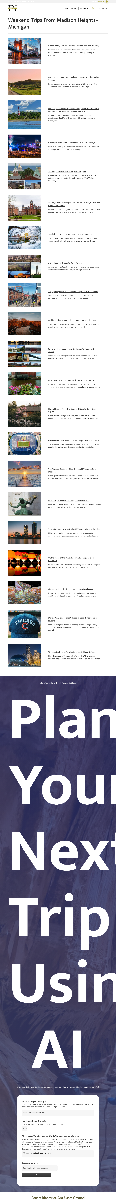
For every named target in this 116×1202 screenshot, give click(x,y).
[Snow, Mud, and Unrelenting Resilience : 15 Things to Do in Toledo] (24, 354)
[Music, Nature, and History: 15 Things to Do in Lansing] (24, 383)
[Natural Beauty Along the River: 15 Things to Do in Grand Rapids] (24, 414)
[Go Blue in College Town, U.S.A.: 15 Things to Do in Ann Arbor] (24, 443)
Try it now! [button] (100, 1)
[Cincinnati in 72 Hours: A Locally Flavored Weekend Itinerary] (24, 51)
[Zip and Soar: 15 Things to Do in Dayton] (24, 266)
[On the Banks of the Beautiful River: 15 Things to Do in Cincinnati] (24, 563)
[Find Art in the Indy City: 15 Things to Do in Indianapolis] (24, 592)
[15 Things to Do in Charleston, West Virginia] (24, 176)
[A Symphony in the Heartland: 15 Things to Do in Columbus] (24, 295)
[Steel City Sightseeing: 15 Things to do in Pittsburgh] (24, 237)
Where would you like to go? (34, 1101)
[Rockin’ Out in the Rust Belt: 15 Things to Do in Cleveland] (24, 323)
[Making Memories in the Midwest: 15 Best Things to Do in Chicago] (24, 624)
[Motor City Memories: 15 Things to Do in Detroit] (24, 503)
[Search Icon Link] (93, 8)
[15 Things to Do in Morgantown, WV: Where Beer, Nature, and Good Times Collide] (24, 208)
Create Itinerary (36, 1175)
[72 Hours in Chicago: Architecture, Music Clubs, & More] (24, 655)
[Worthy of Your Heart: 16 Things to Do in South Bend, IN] (24, 146)
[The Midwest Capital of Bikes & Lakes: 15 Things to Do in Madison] (24, 474)
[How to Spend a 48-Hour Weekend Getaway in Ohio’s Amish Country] (24, 82)
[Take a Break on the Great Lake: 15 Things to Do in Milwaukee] (24, 532)
